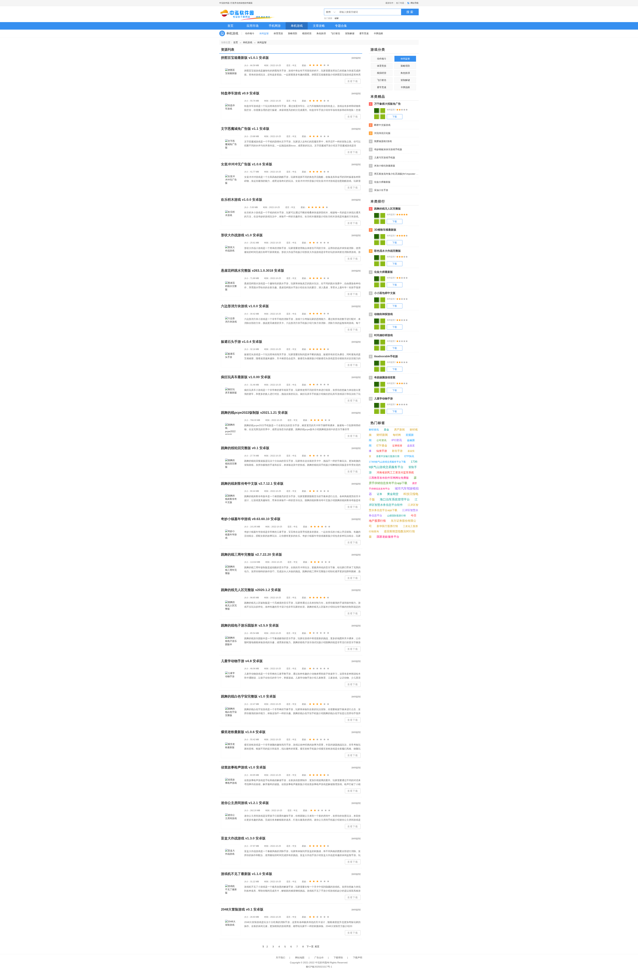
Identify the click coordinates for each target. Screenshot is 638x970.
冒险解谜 (349, 33)
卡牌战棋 (378, 33)
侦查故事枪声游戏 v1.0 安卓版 (243, 767)
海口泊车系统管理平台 (395, 499)
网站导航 (415, 3)
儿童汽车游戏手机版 (382, 157)
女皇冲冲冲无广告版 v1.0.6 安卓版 (246, 164)
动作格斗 (249, 33)
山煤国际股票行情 (396, 515)
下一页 (310, 946)
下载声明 (357, 957)
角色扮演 (321, 33)
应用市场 (253, 25)
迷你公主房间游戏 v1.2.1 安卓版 (245, 803)
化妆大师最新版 (380, 182)
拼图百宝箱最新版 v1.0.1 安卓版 (245, 57)
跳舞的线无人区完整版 (385, 208)
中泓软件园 (224, 3)
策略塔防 (292, 33)
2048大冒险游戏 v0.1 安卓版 (242, 909)
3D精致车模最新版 (383, 229)
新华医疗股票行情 (387, 526)
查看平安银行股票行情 (387, 456)
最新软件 (389, 3)
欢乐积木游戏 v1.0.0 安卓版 (241, 199)
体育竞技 (278, 33)
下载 (394, 116)
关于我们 (280, 957)
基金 (386, 429)
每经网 (397, 434)
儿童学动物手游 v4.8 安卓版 (242, 661)
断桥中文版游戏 (380, 125)
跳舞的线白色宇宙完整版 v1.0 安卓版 (248, 696)
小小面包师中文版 (382, 293)
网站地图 (299, 957)
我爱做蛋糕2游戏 (381, 141)
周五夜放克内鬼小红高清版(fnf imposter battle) (394, 173)
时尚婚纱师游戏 (381, 335)
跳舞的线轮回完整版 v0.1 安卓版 (245, 448)
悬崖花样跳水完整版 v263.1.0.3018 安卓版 (252, 270)
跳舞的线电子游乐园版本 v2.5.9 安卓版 (250, 625)
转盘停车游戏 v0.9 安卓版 (240, 93)
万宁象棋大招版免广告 (385, 103)
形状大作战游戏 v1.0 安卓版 (242, 235)
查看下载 (352, 81)
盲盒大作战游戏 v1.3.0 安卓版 (243, 838)
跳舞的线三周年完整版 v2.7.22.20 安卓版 (251, 554)
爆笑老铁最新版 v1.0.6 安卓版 (243, 732)
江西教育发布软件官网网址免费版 (389, 477)
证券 (379, 494)
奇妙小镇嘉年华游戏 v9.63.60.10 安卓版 (250, 519)
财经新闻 (382, 434)
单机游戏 (297, 25)
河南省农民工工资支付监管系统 (395, 472)
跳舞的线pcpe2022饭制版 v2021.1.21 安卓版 (254, 412)
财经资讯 (374, 429)
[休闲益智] (356, 58)
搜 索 (409, 12)
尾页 (317, 946)
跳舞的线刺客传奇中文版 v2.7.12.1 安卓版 (252, 483)
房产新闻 (399, 429)
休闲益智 (264, 33)
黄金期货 (392, 494)
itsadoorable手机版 (384, 356)
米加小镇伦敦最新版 (382, 165)
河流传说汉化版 (380, 133)
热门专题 (400, 3)
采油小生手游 (378, 190)
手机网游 (275, 25)
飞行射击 (335, 33)
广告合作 (319, 957)
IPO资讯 (396, 440)
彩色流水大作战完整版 (385, 250)
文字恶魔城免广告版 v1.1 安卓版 (245, 128)
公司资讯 (381, 440)
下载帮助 (338, 957)
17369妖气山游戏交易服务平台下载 (387, 461)
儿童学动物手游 (381, 398)
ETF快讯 (409, 456)
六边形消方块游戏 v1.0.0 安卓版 (245, 306)
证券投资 (397, 445)
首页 (230, 25)
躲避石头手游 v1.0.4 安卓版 (241, 341)
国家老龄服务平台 (388, 536)
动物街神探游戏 (381, 314)
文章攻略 (319, 25)
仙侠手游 (381, 450)
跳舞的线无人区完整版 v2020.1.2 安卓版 (251, 590)
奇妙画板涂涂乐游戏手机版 (386, 149)
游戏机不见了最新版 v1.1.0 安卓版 (246, 874)
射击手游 (397, 450)
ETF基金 (381, 445)
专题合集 (341, 25)
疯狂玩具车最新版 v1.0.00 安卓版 (246, 377)
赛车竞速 (364, 33)
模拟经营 (307, 33)
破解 (337, 18)
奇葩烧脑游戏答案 (382, 377)
